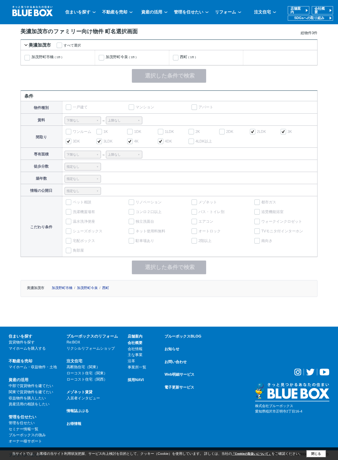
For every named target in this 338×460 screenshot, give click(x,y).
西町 (188, 57)
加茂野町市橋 (46, 57)
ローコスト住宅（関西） (87, 379)
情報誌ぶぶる (78, 411)
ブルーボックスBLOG (183, 336)
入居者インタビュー (83, 398)
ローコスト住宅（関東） (87, 373)
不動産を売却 (114, 12)
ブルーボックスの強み (27, 435)
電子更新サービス (179, 387)
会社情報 (135, 349)
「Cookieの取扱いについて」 (251, 454)
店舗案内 (295, 10)
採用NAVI (136, 380)
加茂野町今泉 (121, 57)
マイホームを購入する (27, 348)
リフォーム (225, 12)
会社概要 (319, 10)
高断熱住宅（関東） (83, 367)
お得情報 (74, 423)
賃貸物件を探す (22, 342)
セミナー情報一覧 (23, 429)
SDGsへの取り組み (309, 18)
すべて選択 (72, 45)
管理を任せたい (188, 12)
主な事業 (135, 355)
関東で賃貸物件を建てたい (31, 392)
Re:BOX (73, 342)
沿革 (131, 361)
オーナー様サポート (25, 441)
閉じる (316, 454)
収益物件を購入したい (27, 398)
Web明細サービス (179, 374)
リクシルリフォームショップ (91, 348)
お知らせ (172, 349)
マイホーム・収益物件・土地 (33, 367)
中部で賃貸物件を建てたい (31, 386)
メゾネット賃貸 (80, 392)
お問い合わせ (176, 362)
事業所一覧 (137, 367)
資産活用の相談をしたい (29, 404)
